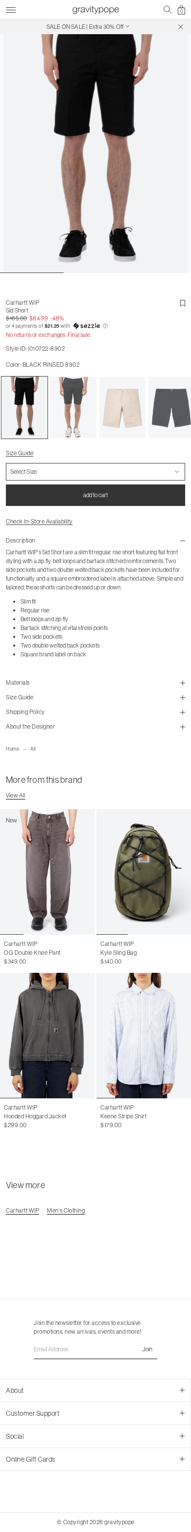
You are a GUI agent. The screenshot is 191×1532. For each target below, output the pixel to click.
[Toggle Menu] (11, 8)
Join (147, 1349)
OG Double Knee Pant (32, 952)
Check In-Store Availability (39, 521)
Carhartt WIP (22, 302)
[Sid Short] (24, 408)
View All (15, 795)
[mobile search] (168, 10)
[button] (95, 326)
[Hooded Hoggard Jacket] (47, 1035)
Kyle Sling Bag (118, 952)
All (33, 749)
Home (12, 749)
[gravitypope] (95, 10)
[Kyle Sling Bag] (143, 872)
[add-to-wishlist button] (182, 303)
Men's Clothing (66, 1210)
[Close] (180, 26)
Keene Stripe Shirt (123, 1116)
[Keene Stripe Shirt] (143, 1035)
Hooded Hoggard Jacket (35, 1116)
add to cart (95, 495)
